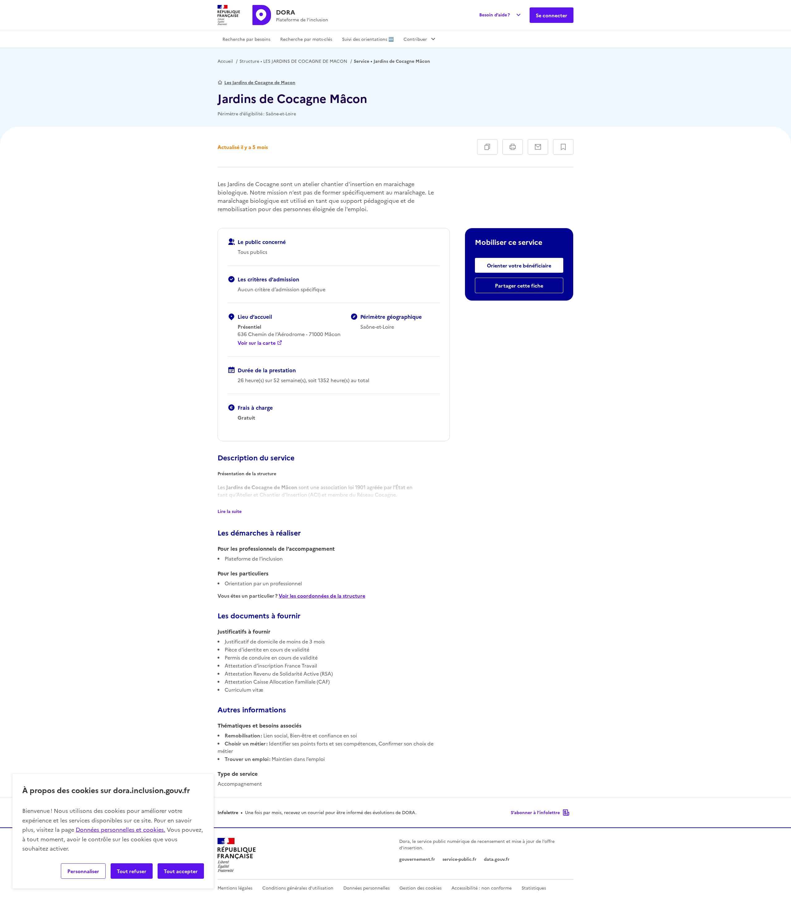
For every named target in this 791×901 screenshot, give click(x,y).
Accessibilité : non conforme (481, 888)
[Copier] (487, 147)
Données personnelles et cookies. (120, 829)
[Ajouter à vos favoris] (563, 147)
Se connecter (551, 15)
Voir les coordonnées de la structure (322, 595)
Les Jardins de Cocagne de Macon (259, 82)
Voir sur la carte (257, 342)
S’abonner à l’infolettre (535, 812)
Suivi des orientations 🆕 (368, 39)
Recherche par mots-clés (306, 39)
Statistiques (534, 888)
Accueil (225, 61)
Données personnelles (366, 888)
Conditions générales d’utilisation (297, 888)
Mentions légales (235, 888)
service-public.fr (459, 859)
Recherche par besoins (246, 39)
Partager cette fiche (519, 285)
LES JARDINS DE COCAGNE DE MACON (293, 61)
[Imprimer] (512, 147)
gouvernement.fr (417, 859)
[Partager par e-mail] (538, 147)
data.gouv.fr (497, 859)
